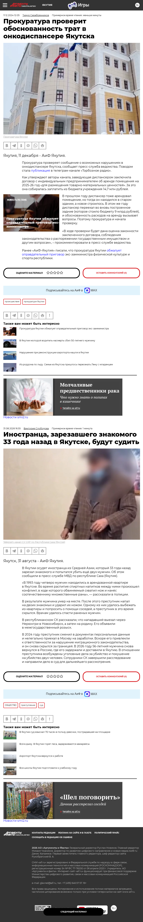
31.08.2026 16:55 (12, 428)
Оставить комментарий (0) (111, 273)
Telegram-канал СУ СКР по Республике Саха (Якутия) (34, 542)
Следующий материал (74, 912)
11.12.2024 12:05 (11, 15)
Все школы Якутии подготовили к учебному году (48, 767)
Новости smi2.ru (15, 417)
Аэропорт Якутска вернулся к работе (41, 756)
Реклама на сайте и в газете (74, 833)
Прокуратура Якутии (15, 136)
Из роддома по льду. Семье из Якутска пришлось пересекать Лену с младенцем (66, 364)
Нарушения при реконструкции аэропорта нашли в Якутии (54, 352)
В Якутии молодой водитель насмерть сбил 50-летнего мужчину (57, 340)
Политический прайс (106, 833)
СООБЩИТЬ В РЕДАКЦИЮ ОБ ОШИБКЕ (52, 837)
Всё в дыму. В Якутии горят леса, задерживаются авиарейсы (54, 744)
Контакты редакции (43, 833)
